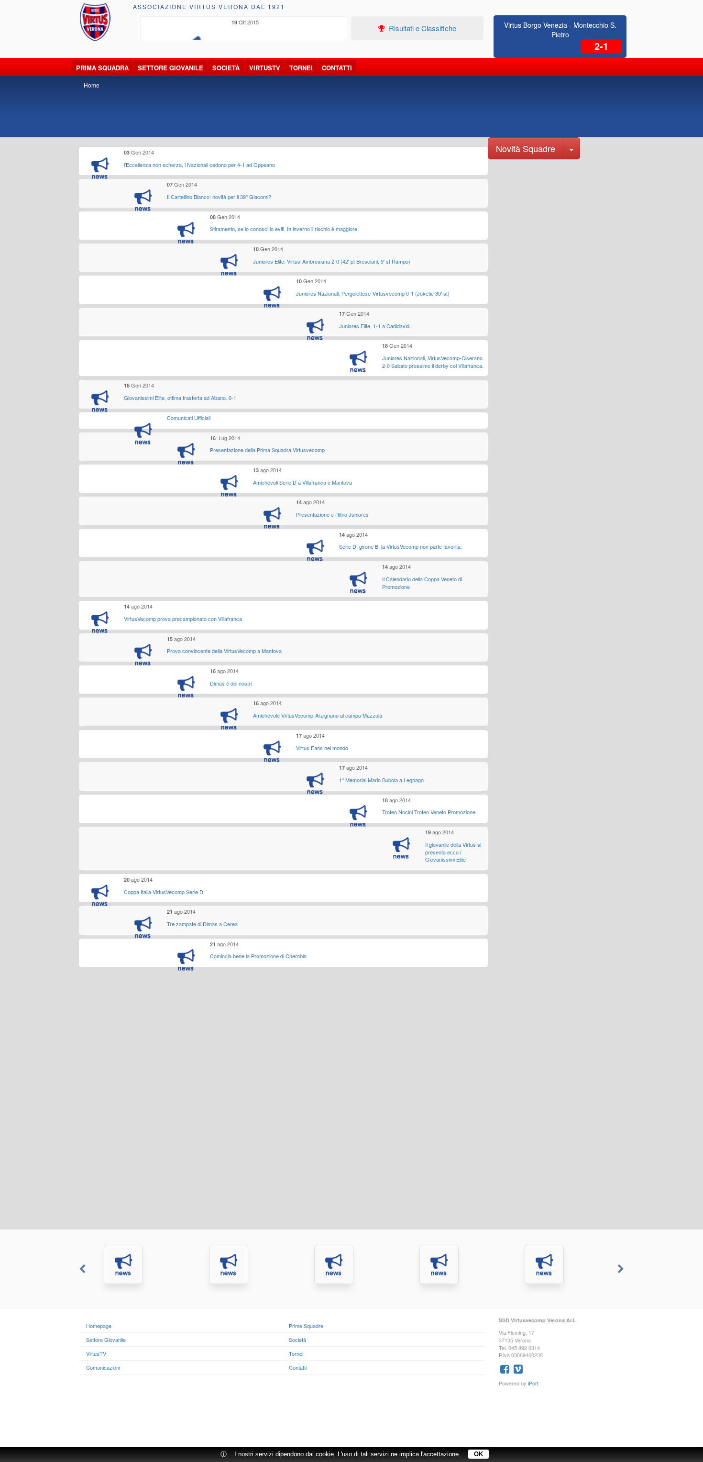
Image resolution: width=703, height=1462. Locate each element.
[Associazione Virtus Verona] (95, 22)
